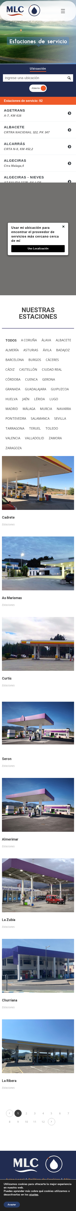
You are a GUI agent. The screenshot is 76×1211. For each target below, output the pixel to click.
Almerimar (10, 839)
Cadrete (8, 517)
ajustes (33, 1194)
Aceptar (12, 1204)
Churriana (9, 1000)
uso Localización (38, 248)
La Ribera (9, 1080)
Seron (6, 759)
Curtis (6, 678)
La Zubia (8, 919)
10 (26, 1122)
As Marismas (12, 598)
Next (51, 1121)
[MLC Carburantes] (23, 10)
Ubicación (38, 68)
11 (34, 1122)
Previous (9, 1113)
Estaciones (8, 524)
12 (43, 1122)
